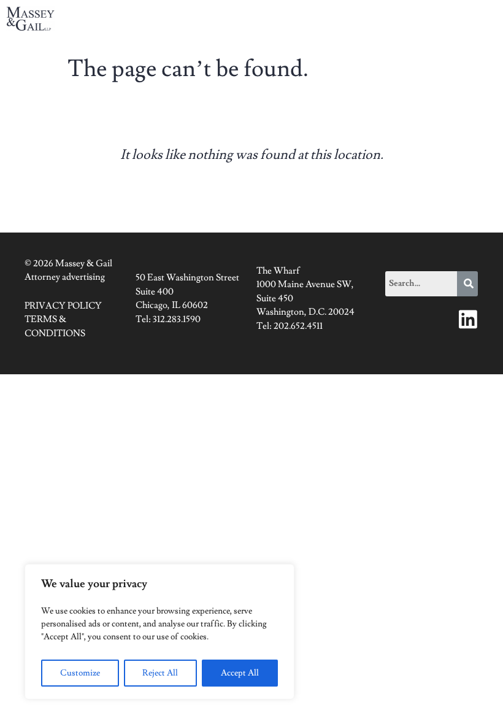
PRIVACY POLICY (63, 306)
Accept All (240, 673)
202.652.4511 (298, 326)
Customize (80, 673)
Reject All (160, 673)
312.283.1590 (177, 319)
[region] (159, 631)
